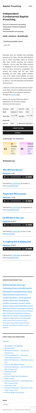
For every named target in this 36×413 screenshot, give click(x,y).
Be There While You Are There (14, 392)
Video (5, 313)
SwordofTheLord (13, 325)
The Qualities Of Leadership (13, 346)
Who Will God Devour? (13, 169)
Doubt (27, 325)
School (18, 295)
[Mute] (26, 177)
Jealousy (12, 306)
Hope (25, 320)
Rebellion (10, 311)
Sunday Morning (12, 210)
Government (17, 311)
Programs (20, 323)
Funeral (18, 320)
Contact (5, 404)
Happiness (6, 318)
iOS (12, 151)
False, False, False (10, 385)
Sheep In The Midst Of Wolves (14, 364)
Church (13, 308)
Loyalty (30, 306)
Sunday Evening (12, 186)
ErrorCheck (29, 308)
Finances (6, 300)
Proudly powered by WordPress (22, 410)
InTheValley (22, 306)
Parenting (7, 288)
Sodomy (16, 318)
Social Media (23, 318)
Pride (29, 318)
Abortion (16, 316)
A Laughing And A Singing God (17, 241)
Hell (16, 306)
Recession (12, 323)
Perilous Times (9, 378)
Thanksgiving (23, 300)
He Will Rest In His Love (13, 217)
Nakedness (5, 327)
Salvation (10, 316)
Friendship (17, 292)
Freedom (22, 303)
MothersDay (11, 313)
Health (28, 303)
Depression (7, 308)
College (11, 318)
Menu (30, 6)
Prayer (25, 292)
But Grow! (7, 374)
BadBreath (5, 325)
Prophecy (6, 303)
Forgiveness (26, 298)
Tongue (5, 320)
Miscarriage (6, 323)
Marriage (21, 285)
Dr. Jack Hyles (15, 231)
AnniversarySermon (25, 316)
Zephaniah (6, 173)
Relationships (9, 285)
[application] (18, 177)
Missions (30, 311)
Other (13, 153)
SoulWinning (21, 325)
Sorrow (24, 311)
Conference (26, 313)
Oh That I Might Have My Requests (16, 376)
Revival (24, 295)
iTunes (13, 148)
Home (5, 400)
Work (5, 311)
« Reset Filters (18, 128)
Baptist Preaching (12, 6)
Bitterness (14, 300)
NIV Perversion (9, 348)
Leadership (7, 298)
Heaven (5, 306)
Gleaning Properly (10, 371)
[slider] (30, 176)
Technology (21, 308)
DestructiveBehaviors (22, 288)
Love (19, 298)
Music (14, 298)
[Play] (5, 177)
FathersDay (27, 323)
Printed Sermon (11, 320)
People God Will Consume (14, 193)
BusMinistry (19, 313)
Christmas (7, 291)
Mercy (22, 320)
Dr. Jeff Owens (16, 183)
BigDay (5, 316)
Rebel (16, 323)
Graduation (14, 303)
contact (13, 94)
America (11, 295)
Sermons (6, 341)
